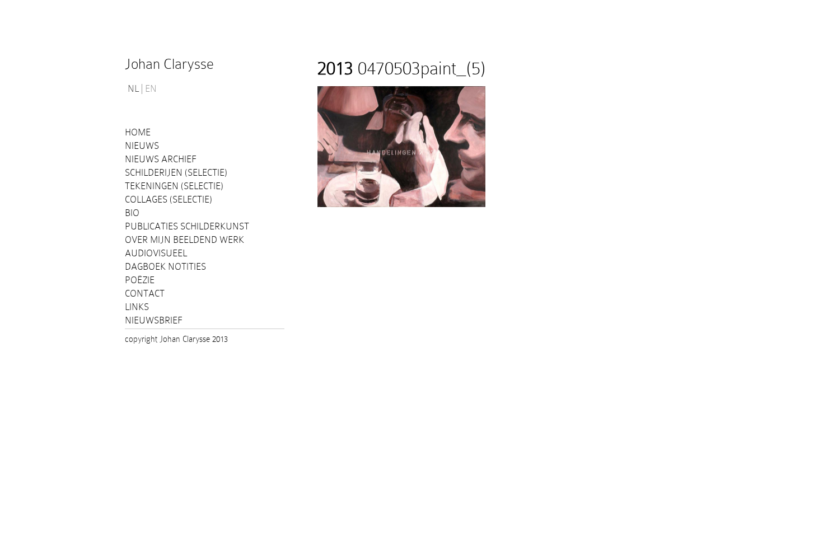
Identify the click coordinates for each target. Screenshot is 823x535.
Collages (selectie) (168, 199)
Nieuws (142, 145)
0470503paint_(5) (401, 68)
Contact (145, 293)
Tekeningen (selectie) (174, 186)
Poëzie (140, 280)
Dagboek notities (165, 266)
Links (137, 307)
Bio (132, 213)
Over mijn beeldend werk (184, 239)
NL (133, 89)
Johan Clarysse (169, 64)
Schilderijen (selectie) (176, 172)
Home (138, 132)
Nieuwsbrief (154, 320)
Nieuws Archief (161, 159)
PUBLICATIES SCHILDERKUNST (187, 226)
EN (151, 89)
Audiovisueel (156, 253)
